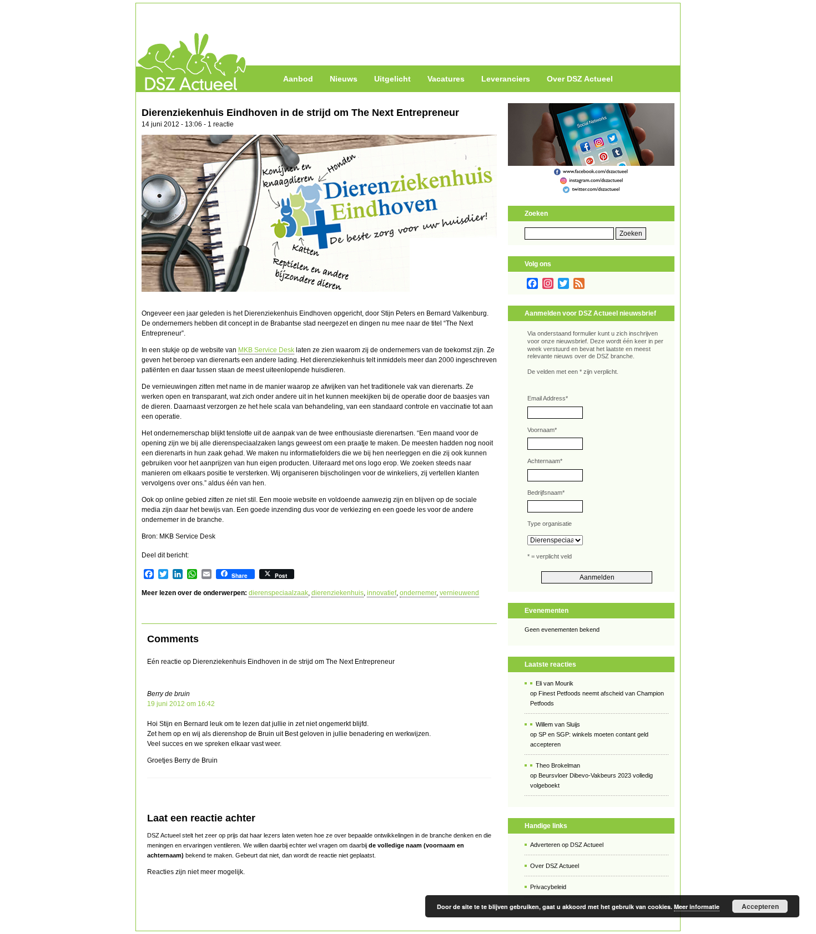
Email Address (547, 398)
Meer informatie (696, 906)
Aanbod (298, 78)
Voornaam (542, 430)
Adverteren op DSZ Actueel (566, 844)
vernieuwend (459, 593)
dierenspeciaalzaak (278, 593)
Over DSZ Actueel (580, 78)
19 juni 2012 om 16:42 (181, 704)
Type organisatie (549, 523)
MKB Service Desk (266, 350)
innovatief (381, 593)
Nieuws (343, 78)
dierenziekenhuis (337, 593)
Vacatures (446, 78)
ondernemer (418, 593)
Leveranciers (505, 78)
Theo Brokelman (558, 765)
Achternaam (544, 461)
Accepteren (760, 906)
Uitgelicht (392, 78)
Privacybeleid (548, 887)
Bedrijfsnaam (546, 492)
